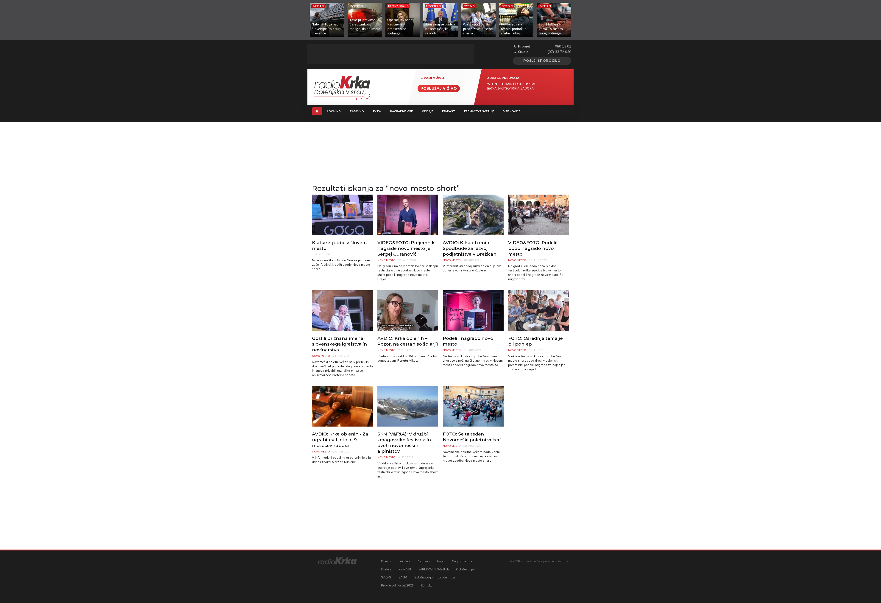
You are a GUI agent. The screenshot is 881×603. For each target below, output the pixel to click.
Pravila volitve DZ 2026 (397, 585)
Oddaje (427, 111)
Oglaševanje (465, 569)
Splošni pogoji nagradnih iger (434, 577)
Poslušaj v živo (439, 88)
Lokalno (334, 111)
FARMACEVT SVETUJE (479, 111)
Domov (386, 561)
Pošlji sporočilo (542, 61)
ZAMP (403, 577)
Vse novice (511, 111)
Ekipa (377, 111)
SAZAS (386, 577)
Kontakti (426, 585)
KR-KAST (448, 111)
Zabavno (357, 111)
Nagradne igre (401, 111)
